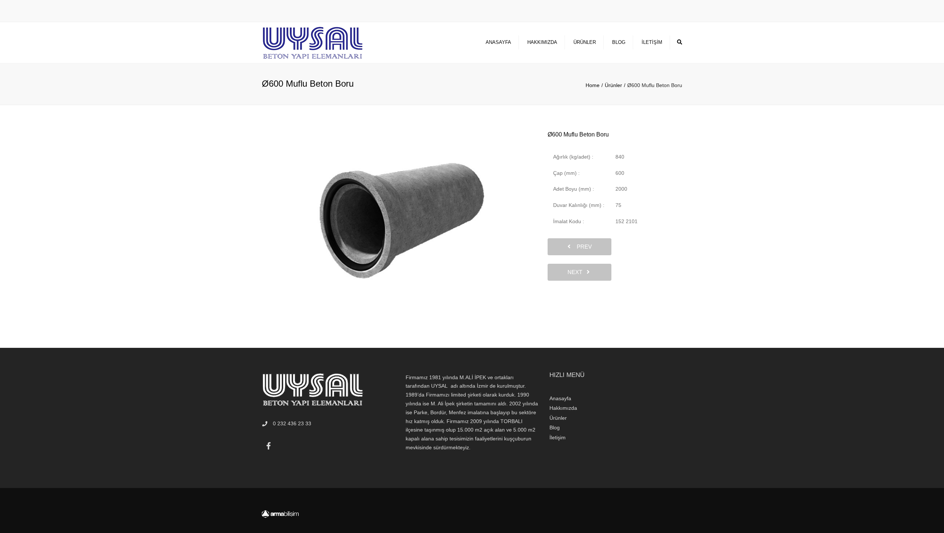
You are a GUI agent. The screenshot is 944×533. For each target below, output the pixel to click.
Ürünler (584, 42)
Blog (618, 42)
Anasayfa (498, 42)
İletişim (652, 42)
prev (582, 246)
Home (593, 85)
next (577, 272)
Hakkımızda (542, 42)
